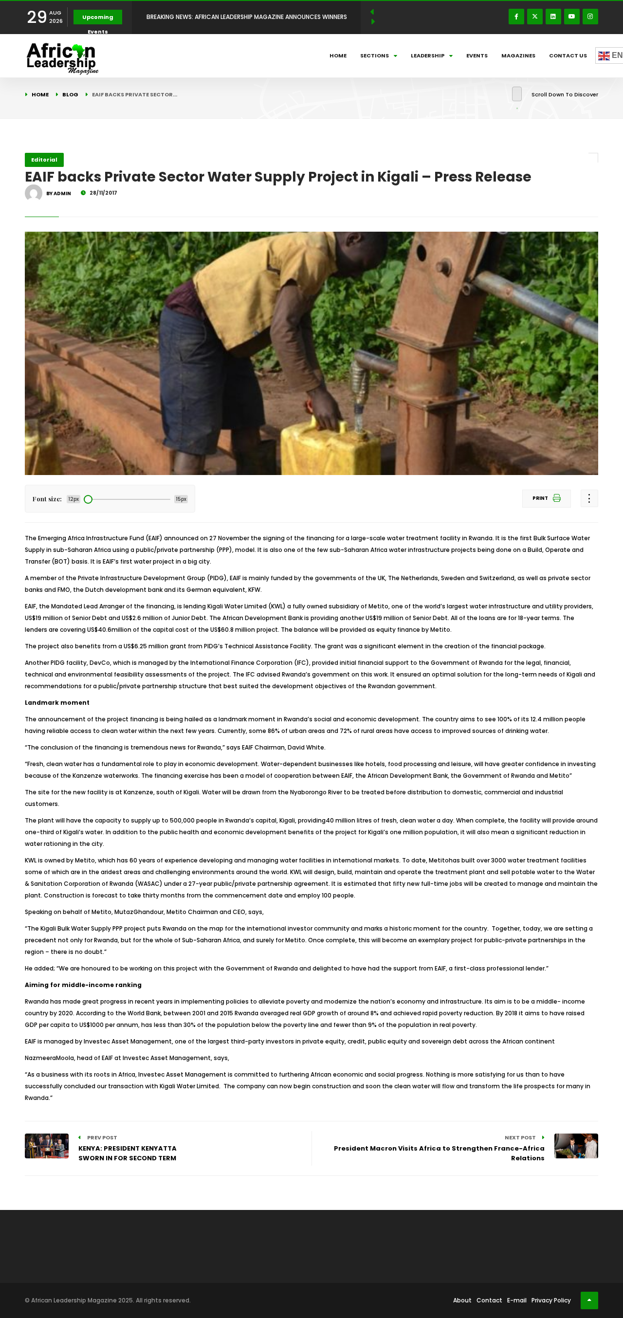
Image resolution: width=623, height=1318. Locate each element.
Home (338, 55)
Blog (70, 94)
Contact (489, 1300)
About (462, 1300)
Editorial (44, 160)
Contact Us (568, 55)
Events (477, 55)
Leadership (427, 55)
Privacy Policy (551, 1300)
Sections (374, 55)
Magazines (518, 55)
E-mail (517, 1300)
